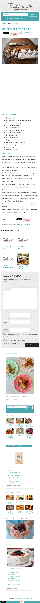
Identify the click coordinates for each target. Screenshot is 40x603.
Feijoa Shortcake (20, 435)
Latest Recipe (11, 354)
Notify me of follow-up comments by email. (15, 340)
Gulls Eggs (11, 470)
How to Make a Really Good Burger (14, 573)
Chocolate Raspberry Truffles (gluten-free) (29, 436)
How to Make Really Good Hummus (15, 569)
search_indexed (25, 224)
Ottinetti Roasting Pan (14, 475)
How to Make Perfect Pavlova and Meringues (14, 585)
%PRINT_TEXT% (27, 32)
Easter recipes (17, 224)
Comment (7, 289)
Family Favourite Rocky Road (29, 425)
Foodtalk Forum (18, 598)
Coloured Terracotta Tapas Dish (13, 482)
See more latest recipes (11, 399)
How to (9, 544)
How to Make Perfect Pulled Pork (14, 581)
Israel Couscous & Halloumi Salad (19, 426)
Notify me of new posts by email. (12, 343)
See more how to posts (12, 588)
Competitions (28, 598)
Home (4, 23)
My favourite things (15, 446)
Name (6, 315)
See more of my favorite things (14, 485)
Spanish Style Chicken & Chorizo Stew (10, 436)
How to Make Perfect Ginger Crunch (14, 577)
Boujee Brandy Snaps (18, 397)
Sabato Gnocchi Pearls (14, 468)
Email (6, 323)
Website (6, 329)
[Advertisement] (20, 90)
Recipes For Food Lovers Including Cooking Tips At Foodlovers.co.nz (20, 4)
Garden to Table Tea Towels (13, 478)
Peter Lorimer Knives (14, 472)
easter (10, 224)
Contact (9, 598)
